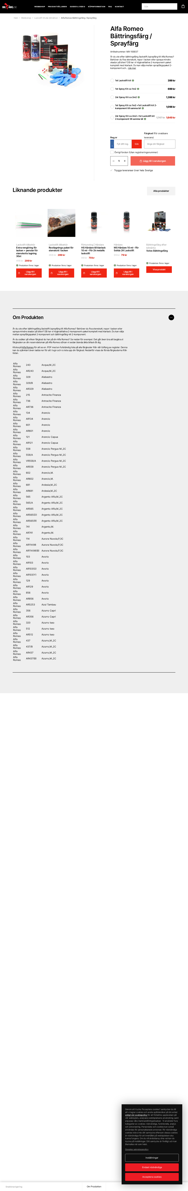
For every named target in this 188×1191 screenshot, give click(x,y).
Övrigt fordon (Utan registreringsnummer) (136, 152)
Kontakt (119, 7)
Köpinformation (96, 7)
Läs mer (132, 68)
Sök (137, 144)
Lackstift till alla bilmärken (46, 18)
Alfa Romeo (27, 347)
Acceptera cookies (152, 1176)
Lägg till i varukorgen (154, 160)
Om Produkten (94, 1186)
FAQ (110, 7)
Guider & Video (77, 7)
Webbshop (39, 7)
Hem (16, 18)
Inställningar (152, 1157)
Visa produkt (159, 269)
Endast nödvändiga (152, 1167)
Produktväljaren (57, 7)
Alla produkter (161, 190)
